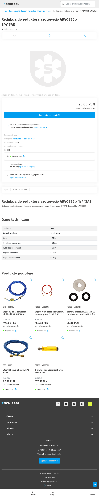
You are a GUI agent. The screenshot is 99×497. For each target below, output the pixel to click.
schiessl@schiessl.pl (53, 454)
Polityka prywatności (49, 481)
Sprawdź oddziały (49, 461)
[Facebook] (58, 404)
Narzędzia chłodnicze (17, 11)
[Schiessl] (10, 4)
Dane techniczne (20, 189)
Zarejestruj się (39, 127)
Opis (6, 189)
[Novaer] (90, 404)
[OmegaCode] (49, 485)
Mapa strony (49, 477)
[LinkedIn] (74, 404)
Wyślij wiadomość (17, 177)
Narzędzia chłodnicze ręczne (39, 11)
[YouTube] (66, 404)
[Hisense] (82, 404)
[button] (92, 493)
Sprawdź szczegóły (27, 167)
